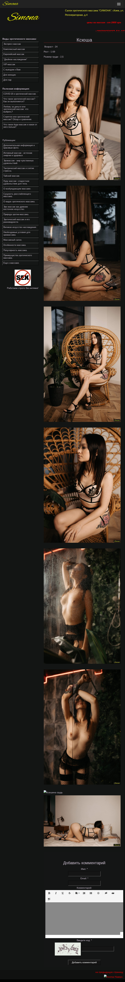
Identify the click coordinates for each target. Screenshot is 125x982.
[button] (49, 893)
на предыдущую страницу (109, 972)
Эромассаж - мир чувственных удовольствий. (18, 161)
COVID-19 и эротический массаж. (19, 94)
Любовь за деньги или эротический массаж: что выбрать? (15, 109)
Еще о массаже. (11, 263)
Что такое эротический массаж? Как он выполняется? (19, 100)
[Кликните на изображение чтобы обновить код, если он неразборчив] (68, 948)
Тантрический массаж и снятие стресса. (18, 169)
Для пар (7, 80)
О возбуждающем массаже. (17, 188)
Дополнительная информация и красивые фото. (19, 146)
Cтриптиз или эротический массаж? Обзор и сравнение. (17, 118)
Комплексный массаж (14, 49)
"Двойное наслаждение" (15, 59)
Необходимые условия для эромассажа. (16, 233)
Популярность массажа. (15, 250)
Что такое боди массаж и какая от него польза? (20, 125)
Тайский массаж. (11, 176)
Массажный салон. (12, 240)
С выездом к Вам (11, 69)
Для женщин (9, 75)
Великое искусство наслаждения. (20, 227)
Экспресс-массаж (12, 44)
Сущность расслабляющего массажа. (17, 195)
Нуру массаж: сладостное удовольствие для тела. (16, 182)
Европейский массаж (13, 54)
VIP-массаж (9, 64)
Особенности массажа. (14, 245)
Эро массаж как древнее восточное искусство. (15, 208)
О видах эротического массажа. (19, 201)
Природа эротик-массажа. (16, 214)
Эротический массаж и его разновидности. (16, 220)
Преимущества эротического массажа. (17, 256)
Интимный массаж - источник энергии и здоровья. (17, 154)
